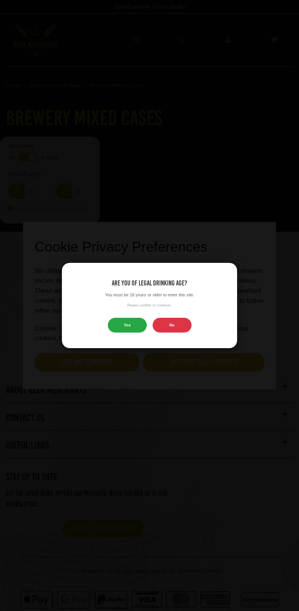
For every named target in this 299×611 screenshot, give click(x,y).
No (171, 325)
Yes (127, 325)
